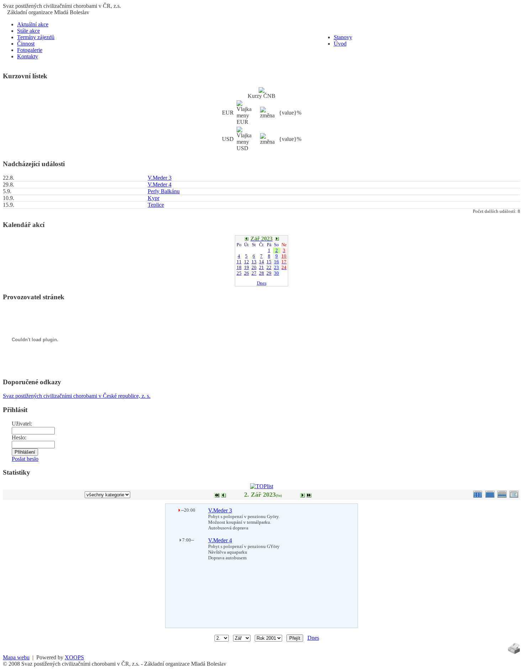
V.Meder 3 (159, 178)
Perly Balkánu (164, 191)
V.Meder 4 (159, 184)
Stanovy (343, 37)
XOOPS (74, 657)
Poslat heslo (25, 459)
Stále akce (28, 31)
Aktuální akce (32, 24)
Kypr (153, 198)
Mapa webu (16, 657)
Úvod (340, 44)
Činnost (26, 44)
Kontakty (27, 56)
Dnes (261, 283)
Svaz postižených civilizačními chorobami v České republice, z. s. (76, 396)
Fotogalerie (29, 50)
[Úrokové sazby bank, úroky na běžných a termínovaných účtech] (261, 91)
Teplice (156, 205)
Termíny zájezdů (35, 37)
